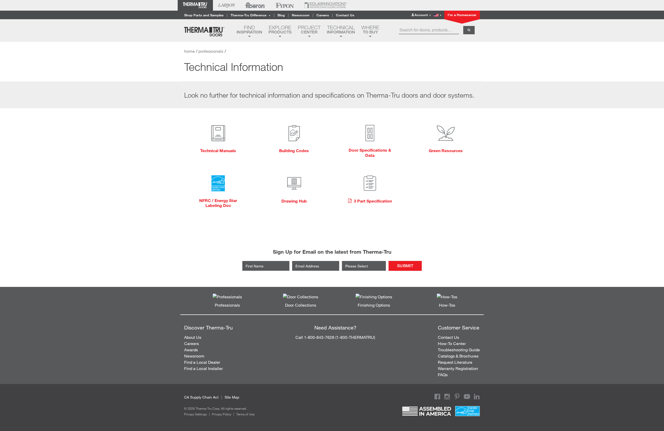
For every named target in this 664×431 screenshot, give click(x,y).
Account (422, 15)
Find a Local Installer (203, 368)
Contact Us (345, 15)
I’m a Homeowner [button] (462, 15)
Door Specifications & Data (370, 152)
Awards (191, 349)
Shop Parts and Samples (204, 15)
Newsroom (300, 15)
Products (280, 29)
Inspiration (249, 29)
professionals (210, 51)
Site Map (232, 397)
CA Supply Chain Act (201, 397)
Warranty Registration (458, 368)
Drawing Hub (294, 200)
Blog (281, 15)
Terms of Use (245, 414)
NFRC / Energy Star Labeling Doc (218, 203)
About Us (192, 337)
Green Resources (446, 150)
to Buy (370, 29)
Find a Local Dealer (202, 362)
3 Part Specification (372, 200)
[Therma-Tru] (208, 31)
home (189, 51)
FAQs (443, 374)
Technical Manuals (218, 150)
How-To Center (452, 343)
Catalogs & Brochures (458, 355)
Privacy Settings (195, 414)
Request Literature (455, 362)
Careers (322, 15)
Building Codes (294, 150)
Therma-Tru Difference (251, 15)
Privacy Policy (221, 414)
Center (309, 29)
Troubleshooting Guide (459, 349)
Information (341, 29)
